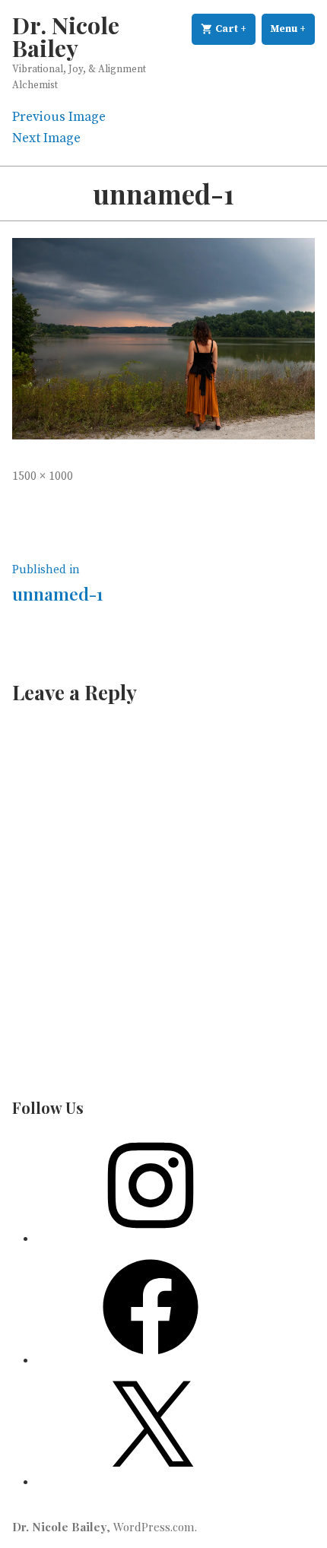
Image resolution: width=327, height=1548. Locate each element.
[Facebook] (151, 1360)
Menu (293, 29)
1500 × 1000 (42, 476)
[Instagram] (151, 1238)
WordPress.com (154, 1526)
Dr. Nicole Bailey (65, 36)
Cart (234, 29)
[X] (151, 1481)
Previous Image (59, 117)
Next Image (46, 138)
